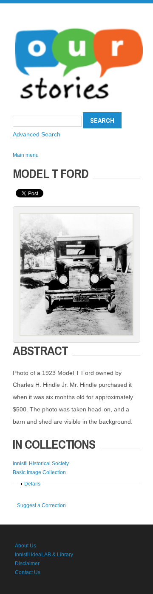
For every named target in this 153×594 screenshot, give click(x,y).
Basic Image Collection (39, 472)
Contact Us (27, 572)
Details (32, 484)
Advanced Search (36, 134)
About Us (25, 546)
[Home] (79, 25)
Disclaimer (27, 563)
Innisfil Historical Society (41, 463)
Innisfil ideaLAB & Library (44, 555)
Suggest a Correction (41, 505)
